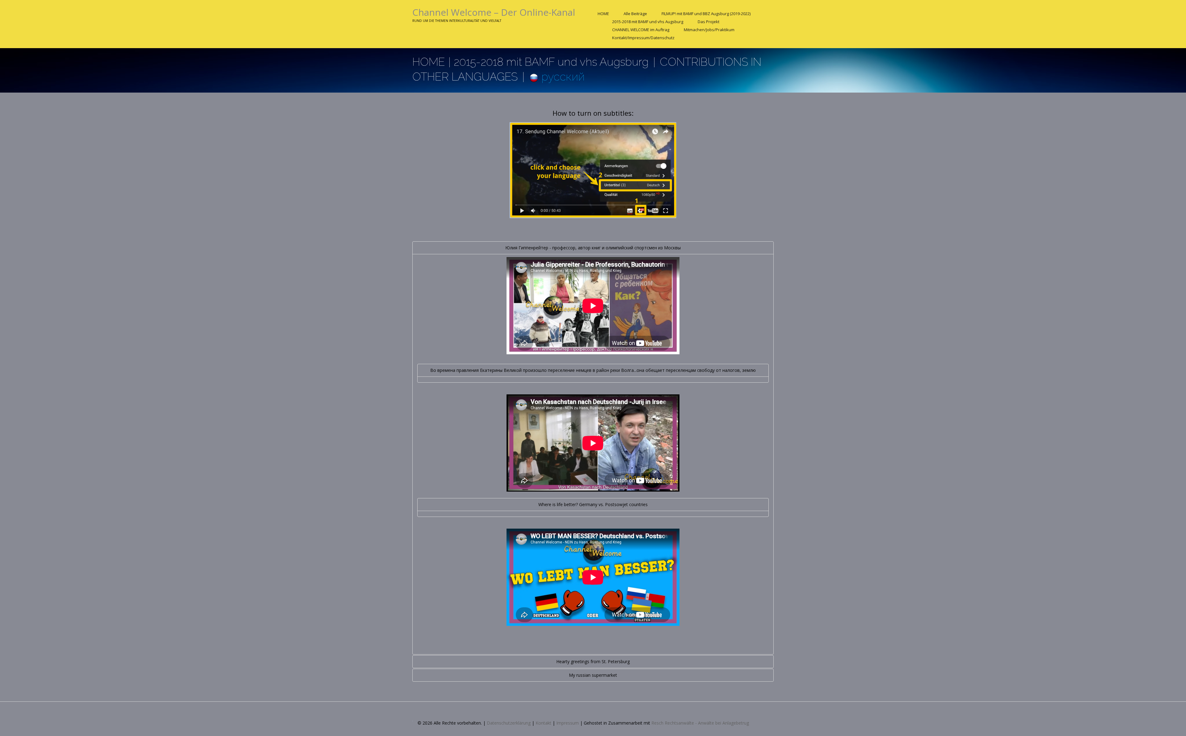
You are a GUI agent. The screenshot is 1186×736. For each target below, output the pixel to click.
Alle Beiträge (635, 13)
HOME (603, 13)
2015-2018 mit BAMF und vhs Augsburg (647, 21)
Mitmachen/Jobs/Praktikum (709, 29)
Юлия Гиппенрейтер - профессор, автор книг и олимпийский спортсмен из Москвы (593, 248)
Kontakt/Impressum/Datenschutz (643, 37)
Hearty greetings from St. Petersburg (593, 661)
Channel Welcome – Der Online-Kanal (493, 12)
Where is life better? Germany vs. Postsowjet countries (593, 504)
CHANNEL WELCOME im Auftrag (640, 29)
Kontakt (543, 723)
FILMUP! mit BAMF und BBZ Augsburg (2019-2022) (706, 13)
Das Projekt (708, 21)
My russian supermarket (593, 675)
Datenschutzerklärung (509, 723)
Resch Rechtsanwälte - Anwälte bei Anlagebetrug (700, 723)
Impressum (567, 723)
